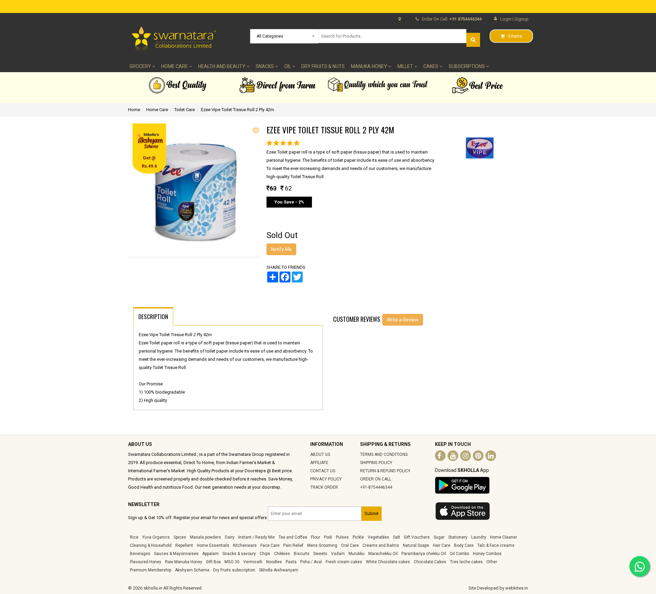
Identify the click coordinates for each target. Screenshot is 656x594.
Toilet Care (184, 109)
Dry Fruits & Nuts (323, 66)
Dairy (229, 537)
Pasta (291, 561)
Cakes (431, 66)
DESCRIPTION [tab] (153, 316)
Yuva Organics (156, 537)
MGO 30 (232, 561)
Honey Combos (487, 553)
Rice (134, 537)
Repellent (184, 545)
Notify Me (281, 249)
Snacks (265, 66)
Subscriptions (467, 66)
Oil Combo (459, 553)
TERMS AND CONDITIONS (384, 454)
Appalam (210, 553)
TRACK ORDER (324, 487)
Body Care (464, 545)
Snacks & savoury (239, 553)
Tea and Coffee (292, 537)
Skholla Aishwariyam (278, 570)
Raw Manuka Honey (183, 561)
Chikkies (282, 553)
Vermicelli (252, 561)
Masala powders (205, 537)
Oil (288, 66)
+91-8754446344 (376, 487)
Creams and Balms (381, 545)
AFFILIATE (319, 462)
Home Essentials (213, 545)
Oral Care (350, 545)
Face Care (269, 545)
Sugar (439, 537)
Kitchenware (245, 545)
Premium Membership (150, 570)
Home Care (175, 66)
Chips (265, 553)
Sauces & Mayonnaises (176, 553)
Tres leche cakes (466, 561)
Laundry (478, 537)
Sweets (320, 553)
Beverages (140, 553)
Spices (180, 537)
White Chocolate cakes (388, 561)
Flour (315, 537)
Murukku (356, 553)
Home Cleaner (503, 537)
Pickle (358, 537)
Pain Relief (293, 545)
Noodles (274, 561)
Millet (405, 66)
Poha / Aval (311, 561)
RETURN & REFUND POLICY (385, 470)
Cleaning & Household (151, 545)
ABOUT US (320, 454)
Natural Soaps (416, 545)
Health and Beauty (222, 66)
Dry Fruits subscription (234, 570)
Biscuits (302, 553)
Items (515, 36)
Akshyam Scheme (192, 570)
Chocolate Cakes (430, 561)
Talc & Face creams (496, 545)
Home (134, 109)
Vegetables (378, 537)
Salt (396, 537)
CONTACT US (322, 470)
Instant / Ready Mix (256, 537)
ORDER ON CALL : (376, 479)
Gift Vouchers (417, 537)
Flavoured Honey (145, 561)
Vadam (338, 553)
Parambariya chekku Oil (423, 553)
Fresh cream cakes (344, 561)
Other (492, 561)
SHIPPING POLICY (376, 462)
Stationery (457, 537)
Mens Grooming (322, 545)
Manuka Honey (369, 66)
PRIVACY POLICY (326, 479)
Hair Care (441, 545)
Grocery (140, 66)
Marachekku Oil (383, 553)
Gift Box (213, 561)
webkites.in (516, 588)
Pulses (342, 537)
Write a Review (403, 319)
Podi (328, 537)
